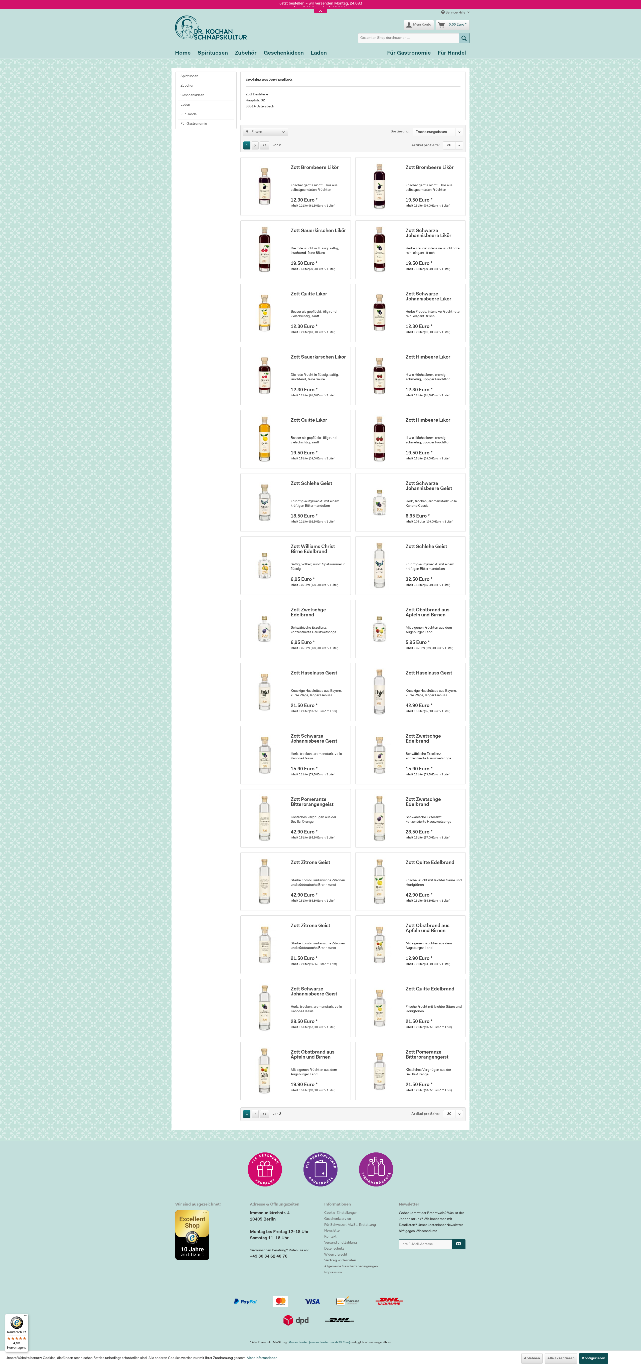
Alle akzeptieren (560, 1358)
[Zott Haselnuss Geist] (264, 692)
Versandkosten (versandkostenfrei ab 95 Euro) (319, 1342)
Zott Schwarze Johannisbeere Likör (428, 233)
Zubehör (187, 86)
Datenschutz (334, 1249)
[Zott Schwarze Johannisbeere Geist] (379, 502)
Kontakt (330, 1237)
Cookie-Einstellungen (341, 1213)
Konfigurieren (593, 1358)
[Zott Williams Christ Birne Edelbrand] (264, 566)
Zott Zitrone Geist (310, 863)
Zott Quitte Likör (309, 294)
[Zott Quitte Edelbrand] (379, 882)
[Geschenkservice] (265, 1169)
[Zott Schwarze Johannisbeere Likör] (379, 250)
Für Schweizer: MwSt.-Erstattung (350, 1225)
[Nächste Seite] (255, 145)
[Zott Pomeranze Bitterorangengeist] (264, 818)
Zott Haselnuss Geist (314, 673)
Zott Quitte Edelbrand (430, 863)
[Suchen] (464, 38)
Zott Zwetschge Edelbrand (308, 613)
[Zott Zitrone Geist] (264, 882)
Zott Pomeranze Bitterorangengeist (312, 802)
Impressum (333, 1272)
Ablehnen (532, 1358)
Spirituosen (189, 76)
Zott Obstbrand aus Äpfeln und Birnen (427, 613)
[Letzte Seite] (264, 145)
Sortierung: (400, 131)
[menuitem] (413, 38)
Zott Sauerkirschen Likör (318, 231)
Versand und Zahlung (340, 1243)
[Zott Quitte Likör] (264, 313)
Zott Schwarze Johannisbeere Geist (429, 486)
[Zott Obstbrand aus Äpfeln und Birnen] (379, 629)
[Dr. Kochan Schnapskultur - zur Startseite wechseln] (209, 28)
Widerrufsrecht (335, 1255)
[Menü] (25, 1317)
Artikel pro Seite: (425, 145)
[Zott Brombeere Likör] (264, 186)
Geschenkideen (192, 95)
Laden (185, 105)
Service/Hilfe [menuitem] (455, 13)
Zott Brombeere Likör (315, 167)
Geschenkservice (337, 1219)
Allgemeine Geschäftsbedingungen (351, 1266)
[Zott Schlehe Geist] (264, 502)
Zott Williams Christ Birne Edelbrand (313, 549)
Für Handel (189, 114)
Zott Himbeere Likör (428, 357)
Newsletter (332, 1231)
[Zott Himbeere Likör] (379, 376)
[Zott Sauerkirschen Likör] (264, 250)
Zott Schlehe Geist (311, 483)
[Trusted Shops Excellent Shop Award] (208, 1235)
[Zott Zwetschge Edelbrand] (264, 629)
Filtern (256, 132)
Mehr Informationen (262, 1358)
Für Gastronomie (194, 124)
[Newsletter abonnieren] (459, 1244)
